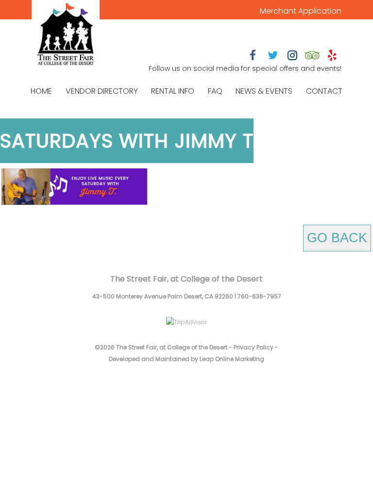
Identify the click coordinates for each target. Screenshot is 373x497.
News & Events (264, 91)
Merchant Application (300, 11)
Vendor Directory (102, 91)
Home (41, 91)
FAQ (215, 91)
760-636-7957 (259, 296)
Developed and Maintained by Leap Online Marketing (186, 359)
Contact (324, 91)
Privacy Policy (253, 347)
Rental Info (172, 91)
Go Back (337, 238)
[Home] (66, 35)
